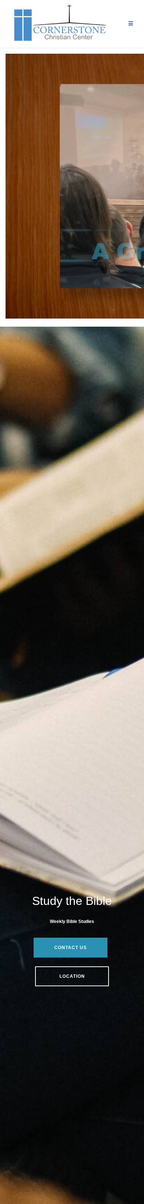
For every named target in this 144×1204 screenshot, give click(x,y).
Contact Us (70, 947)
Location (72, 976)
